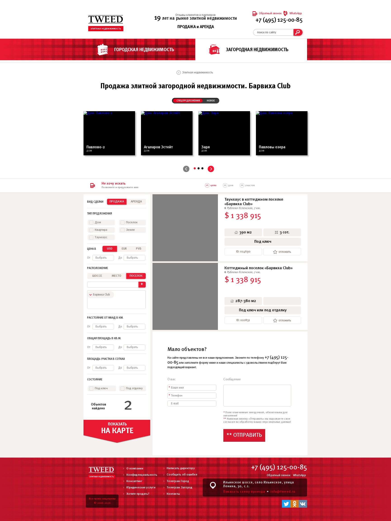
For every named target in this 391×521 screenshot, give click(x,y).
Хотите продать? (137, 493)
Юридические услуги (140, 487)
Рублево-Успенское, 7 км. (243, 208)
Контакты (173, 493)
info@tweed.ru (282, 491)
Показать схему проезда (244, 491)
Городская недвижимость (144, 50)
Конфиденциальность (141, 474)
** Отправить (244, 435)
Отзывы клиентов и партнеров (195, 15)
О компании (134, 468)
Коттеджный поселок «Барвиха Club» (258, 268)
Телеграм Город (178, 481)
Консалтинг (134, 481)
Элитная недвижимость (197, 72)
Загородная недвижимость (257, 50)
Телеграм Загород (179, 487)
